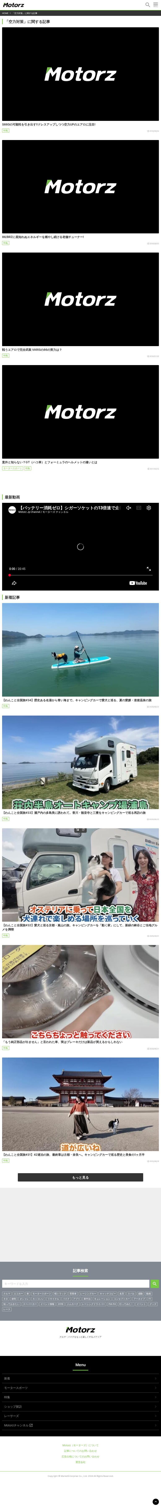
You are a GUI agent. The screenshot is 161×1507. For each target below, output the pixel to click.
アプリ (76, 1298)
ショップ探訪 (13, 1406)
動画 (148, 1293)
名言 (121, 1293)
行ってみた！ (126, 1304)
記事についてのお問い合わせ (80, 1450)
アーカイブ (139, 1298)
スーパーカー (30, 1304)
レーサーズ (11, 1416)
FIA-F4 (112, 1304)
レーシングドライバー (93, 1304)
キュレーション (102, 1298)
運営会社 (80, 1462)
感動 (140, 1293)
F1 (150, 1298)
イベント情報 (47, 1304)
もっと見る (80, 1177)
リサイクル (53, 1298)
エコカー (18, 1293)
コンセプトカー (122, 1298)
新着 (7, 1378)
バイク (66, 1298)
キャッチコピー (108, 1293)
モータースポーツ (12, 468)
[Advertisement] (80, 1226)
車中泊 (87, 1298)
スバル (131, 1293)
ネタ (5, 1298)
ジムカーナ (72, 1304)
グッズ (152, 1304)
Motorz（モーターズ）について (80, 1445)
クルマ (6, 1293)
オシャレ (24, 1298)
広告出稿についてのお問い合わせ (80, 1456)
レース (6, 1309)
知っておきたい (11, 1304)
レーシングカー (88, 1293)
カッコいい (38, 1298)
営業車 (73, 1293)
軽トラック (60, 1293)
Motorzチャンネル (16, 1425)
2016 (60, 1304)
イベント (141, 1304)
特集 (5, 130)
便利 (14, 1298)
